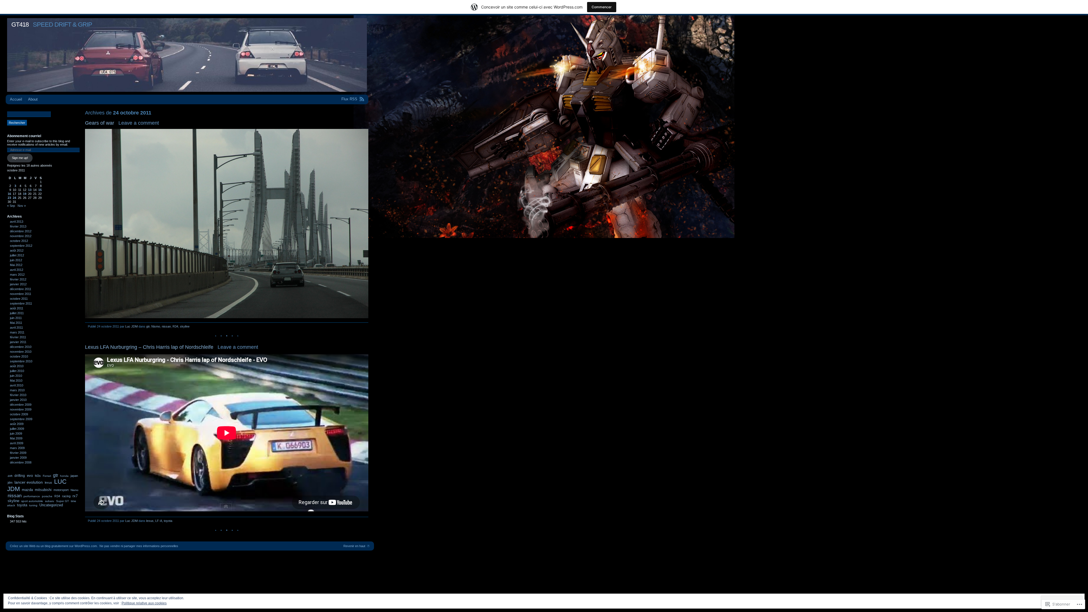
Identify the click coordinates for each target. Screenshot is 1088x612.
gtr (148, 326)
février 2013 (18, 226)
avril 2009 (16, 443)
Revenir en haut (354, 546)
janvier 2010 (18, 399)
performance (32, 496)
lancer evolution (28, 482)
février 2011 (18, 337)
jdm (10, 482)
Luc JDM (131, 326)
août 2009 (17, 424)
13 (29, 190)
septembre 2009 (21, 419)
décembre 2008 (20, 462)
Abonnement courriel (24, 136)
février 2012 (18, 279)
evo (30, 475)
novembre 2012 (20, 236)
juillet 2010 (17, 371)
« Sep (11, 205)
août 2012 (17, 250)
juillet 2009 (17, 428)
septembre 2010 (21, 361)
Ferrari (47, 475)
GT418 (20, 24)
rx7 (75, 496)
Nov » (22, 205)
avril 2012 (16, 269)
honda (64, 475)
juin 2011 (16, 318)
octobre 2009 (19, 414)
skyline (185, 326)
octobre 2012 (19, 241)
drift (10, 475)
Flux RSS (349, 99)
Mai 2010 (16, 380)
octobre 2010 (19, 356)
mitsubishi (43, 490)
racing (66, 496)
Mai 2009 (16, 438)
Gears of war (99, 123)
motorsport (61, 490)
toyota (168, 520)
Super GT (62, 501)
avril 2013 (16, 221)
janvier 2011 (18, 342)
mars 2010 (17, 390)
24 (14, 197)
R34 (175, 326)
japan (74, 475)
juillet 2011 (17, 313)
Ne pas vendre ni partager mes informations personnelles (138, 546)
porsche (47, 496)
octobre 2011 (19, 298)
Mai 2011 (16, 322)
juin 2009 (16, 433)
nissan (166, 326)
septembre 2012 (21, 245)
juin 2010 (16, 375)
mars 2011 (17, 332)
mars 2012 (17, 274)
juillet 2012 (17, 255)
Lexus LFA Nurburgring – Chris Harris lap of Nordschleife (149, 347)
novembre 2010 (20, 351)
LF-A (158, 520)
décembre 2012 (20, 231)
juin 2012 (16, 260)
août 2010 (17, 366)
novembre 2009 (20, 409)
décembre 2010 (20, 346)
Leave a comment (138, 123)
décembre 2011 (20, 289)
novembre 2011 (20, 294)
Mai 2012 (16, 265)
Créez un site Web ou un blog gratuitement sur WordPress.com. (54, 546)
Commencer (602, 7)
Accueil (16, 99)
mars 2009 (17, 448)
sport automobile (32, 501)
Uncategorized (51, 505)
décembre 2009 (20, 404)
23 (9, 197)
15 (40, 190)
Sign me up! (20, 158)
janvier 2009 (18, 457)
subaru (49, 501)
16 (9, 194)
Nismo (155, 326)
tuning (33, 505)
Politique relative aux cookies (144, 603)
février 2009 (18, 452)
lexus (150, 520)
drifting (19, 475)
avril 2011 (16, 327)
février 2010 (18, 395)
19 (24, 194)
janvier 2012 (18, 284)
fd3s (38, 475)
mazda (27, 490)
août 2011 (16, 308)
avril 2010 (16, 385)
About (33, 99)
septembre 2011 (21, 303)
